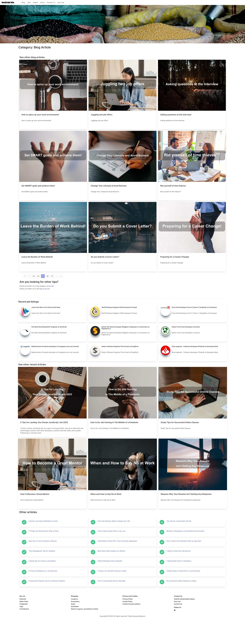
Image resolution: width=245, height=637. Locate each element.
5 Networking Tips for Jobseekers (179, 561)
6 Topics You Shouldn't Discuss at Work (112, 571)
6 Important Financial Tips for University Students (47, 581)
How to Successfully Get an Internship (111, 581)
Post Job (61, 2)
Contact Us (51, 2)
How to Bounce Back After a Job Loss (111, 531)
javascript (50, 286)
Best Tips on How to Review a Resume (43, 541)
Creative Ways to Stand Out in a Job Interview (183, 571)
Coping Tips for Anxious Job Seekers (42, 561)
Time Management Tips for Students (42, 551)
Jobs (29, 2)
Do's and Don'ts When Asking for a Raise (181, 581)
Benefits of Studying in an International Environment (185, 531)
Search (35, 2)
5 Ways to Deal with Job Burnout (178, 551)
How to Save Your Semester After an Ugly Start (184, 541)
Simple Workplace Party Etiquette (110, 561)
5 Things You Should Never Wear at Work (44, 531)
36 (47, 276)
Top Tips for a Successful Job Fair (179, 521)
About (42, 2)
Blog (23, 2)
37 (52, 276)
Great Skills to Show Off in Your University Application (117, 541)
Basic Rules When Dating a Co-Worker (111, 551)
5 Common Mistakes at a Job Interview (43, 571)
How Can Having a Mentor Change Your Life (114, 521)
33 (34, 276)
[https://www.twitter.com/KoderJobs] (199, 610)
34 (38, 276)
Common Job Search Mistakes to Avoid (43, 521)
